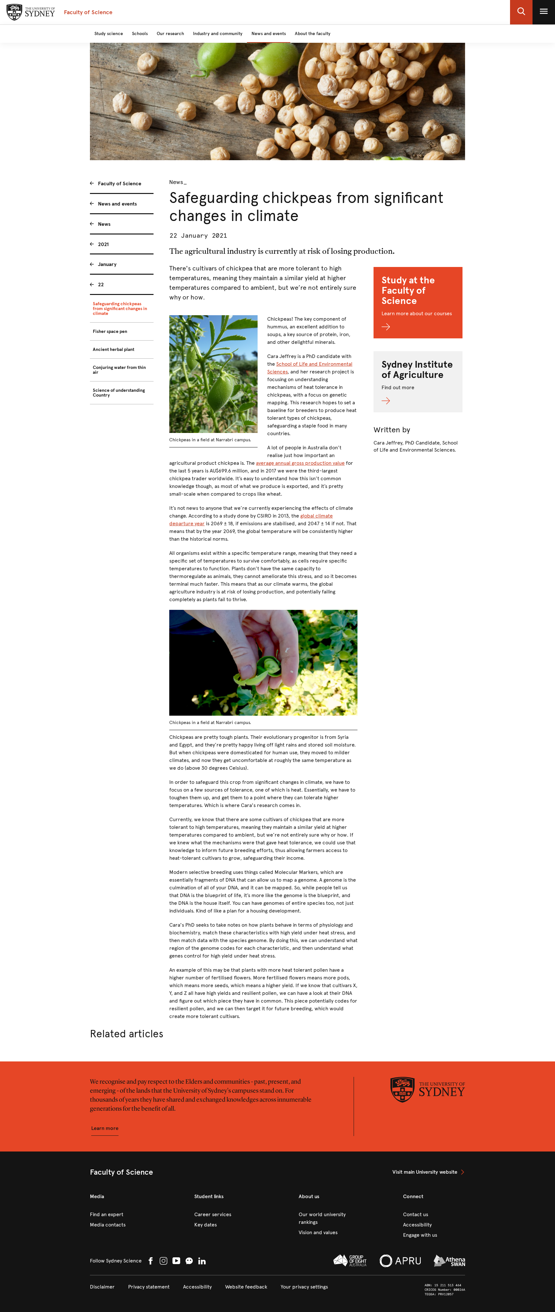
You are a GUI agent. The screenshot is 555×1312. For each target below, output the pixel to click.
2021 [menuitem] (103, 244)
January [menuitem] (107, 264)
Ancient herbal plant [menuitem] (113, 349)
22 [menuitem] (101, 284)
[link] (428, 1172)
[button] (521, 12)
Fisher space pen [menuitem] (110, 331)
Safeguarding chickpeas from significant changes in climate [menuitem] (120, 308)
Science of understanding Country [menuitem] (119, 393)
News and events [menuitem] (117, 204)
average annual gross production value (300, 463)
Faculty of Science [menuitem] (119, 183)
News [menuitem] (104, 224)
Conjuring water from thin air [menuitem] (119, 370)
